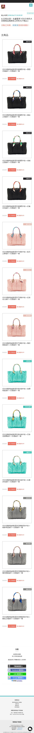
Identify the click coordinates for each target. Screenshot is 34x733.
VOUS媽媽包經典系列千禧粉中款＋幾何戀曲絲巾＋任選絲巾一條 (16, 344)
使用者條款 (19, 680)
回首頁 (15, 25)
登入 (32, 1)
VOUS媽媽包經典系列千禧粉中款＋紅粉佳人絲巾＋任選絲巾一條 (16, 298)
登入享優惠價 (12, 78)
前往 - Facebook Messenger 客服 (17, 714)
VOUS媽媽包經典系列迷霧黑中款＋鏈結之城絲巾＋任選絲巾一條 (16, 116)
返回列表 (30, 13)
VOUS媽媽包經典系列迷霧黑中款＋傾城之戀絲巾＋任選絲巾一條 (16, 161)
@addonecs (19, 729)
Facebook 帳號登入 (18, 670)
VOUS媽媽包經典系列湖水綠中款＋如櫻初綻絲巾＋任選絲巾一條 (16, 389)
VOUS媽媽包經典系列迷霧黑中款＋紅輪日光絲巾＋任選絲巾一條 (16, 207)
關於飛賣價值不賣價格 (17, 702)
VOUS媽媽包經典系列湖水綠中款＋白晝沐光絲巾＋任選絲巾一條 (16, 481)
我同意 (14, 680)
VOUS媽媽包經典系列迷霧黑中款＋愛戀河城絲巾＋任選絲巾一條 (16, 70)
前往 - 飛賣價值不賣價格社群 (17, 712)
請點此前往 (20, 728)
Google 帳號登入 (18, 678)
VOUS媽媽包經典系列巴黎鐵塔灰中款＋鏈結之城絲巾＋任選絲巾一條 (16, 618)
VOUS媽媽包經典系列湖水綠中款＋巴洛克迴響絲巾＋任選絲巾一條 (16, 435)
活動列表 (17, 703)
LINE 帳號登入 (18, 674)
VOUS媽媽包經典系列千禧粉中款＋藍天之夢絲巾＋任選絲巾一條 (16, 252)
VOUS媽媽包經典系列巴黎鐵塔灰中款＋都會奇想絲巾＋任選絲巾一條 (16, 526)
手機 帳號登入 (18, 666)
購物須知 (17, 705)
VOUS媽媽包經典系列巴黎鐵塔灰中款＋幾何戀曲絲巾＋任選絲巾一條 (16, 572)
